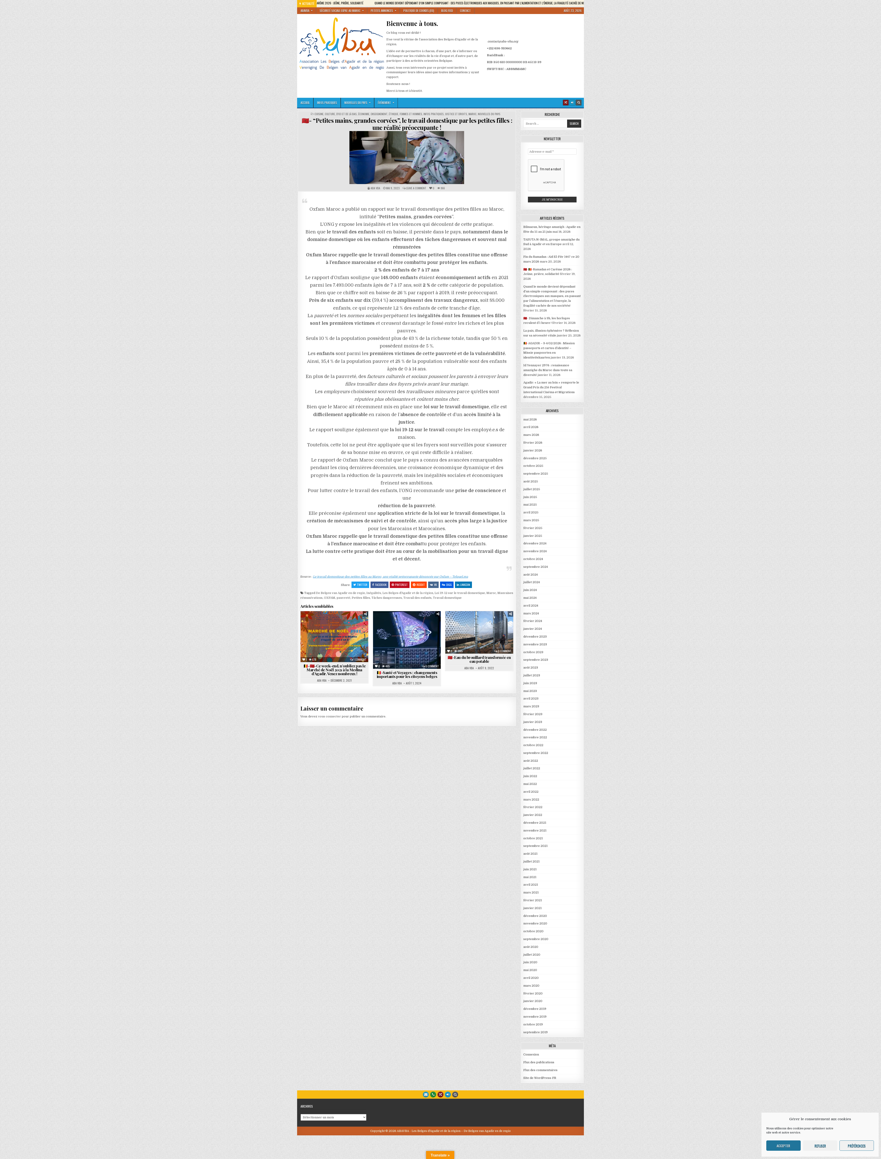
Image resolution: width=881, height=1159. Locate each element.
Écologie (470, 627)
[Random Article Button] (566, 102)
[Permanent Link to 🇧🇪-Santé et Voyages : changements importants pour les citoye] (407, 640)
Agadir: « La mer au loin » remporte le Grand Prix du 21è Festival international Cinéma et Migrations (551, 387)
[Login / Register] (572, 102)
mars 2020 (531, 985)
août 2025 (530, 481)
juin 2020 (530, 962)
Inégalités (373, 593)
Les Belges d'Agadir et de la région (407, 593)
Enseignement (379, 114)
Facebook (381, 585)
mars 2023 (531, 706)
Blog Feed (447, 10)
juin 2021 (530, 869)
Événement (384, 102)
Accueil (305, 102)
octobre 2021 (533, 838)
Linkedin (465, 585)
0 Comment (432, 666)
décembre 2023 (535, 636)
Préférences (857, 1145)
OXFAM (329, 597)
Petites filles (361, 597)
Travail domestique (447, 597)
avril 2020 (531, 978)
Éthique (393, 114)
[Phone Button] (433, 1094)
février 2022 (532, 807)
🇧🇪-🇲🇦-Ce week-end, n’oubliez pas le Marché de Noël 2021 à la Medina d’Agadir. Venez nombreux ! (334, 669)
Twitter (362, 585)
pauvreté (343, 597)
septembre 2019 (535, 1032)
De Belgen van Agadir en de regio (340, 593)
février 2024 (532, 621)
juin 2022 (530, 776)
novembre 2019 (534, 1016)
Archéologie (465, 622)
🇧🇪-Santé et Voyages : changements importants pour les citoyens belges (406, 674)
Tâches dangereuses (386, 597)
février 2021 (532, 900)
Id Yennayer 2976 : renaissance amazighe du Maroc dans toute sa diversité (547, 370)
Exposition (313, 627)
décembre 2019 (534, 1009)
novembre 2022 (535, 737)
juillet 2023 (531, 675)
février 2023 (532, 714)
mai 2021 (529, 877)
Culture (330, 114)
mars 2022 (531, 799)
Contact (465, 10)
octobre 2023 (533, 652)
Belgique (333, 622)
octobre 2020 (533, 931)
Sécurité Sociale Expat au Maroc (340, 10)
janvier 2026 (532, 450)
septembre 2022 (535, 753)
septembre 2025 (535, 473)
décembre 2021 (534, 822)
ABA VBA (375, 188)
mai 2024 (530, 597)
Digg (449, 585)
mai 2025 (530, 504)
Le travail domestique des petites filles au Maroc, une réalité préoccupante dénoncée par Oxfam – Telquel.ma (390, 576)
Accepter (783, 1145)
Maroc (472, 114)
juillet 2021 (531, 861)
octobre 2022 (533, 745)
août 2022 (530, 760)
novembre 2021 (534, 830)
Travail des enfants (417, 597)
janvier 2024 (532, 628)
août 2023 (530, 667)
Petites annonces (382, 10)
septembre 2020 (535, 939)
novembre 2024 (535, 551)
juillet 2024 (531, 582)
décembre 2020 (535, 916)
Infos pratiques (327, 102)
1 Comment (360, 659)
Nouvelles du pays (355, 102)
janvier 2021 (532, 908)
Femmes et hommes (411, 114)
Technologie (481, 642)
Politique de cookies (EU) (418, 10)
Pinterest (401, 585)
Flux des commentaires (540, 1070)
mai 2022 (530, 784)
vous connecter (329, 716)
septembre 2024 (535, 566)
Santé (409, 632)
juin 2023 (530, 683)
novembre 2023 (535, 644)
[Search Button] (578, 102)
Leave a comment (416, 188)
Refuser (820, 1145)
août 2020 (530, 947)
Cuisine (319, 114)
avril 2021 (530, 884)
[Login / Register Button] (448, 1094)
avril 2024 (530, 605)
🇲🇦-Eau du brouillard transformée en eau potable (479, 659)
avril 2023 (530, 698)
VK (435, 585)
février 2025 (532, 528)
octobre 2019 (533, 1024)
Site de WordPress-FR (539, 1078)
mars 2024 (531, 613)
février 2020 (533, 993)
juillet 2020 (531, 954)
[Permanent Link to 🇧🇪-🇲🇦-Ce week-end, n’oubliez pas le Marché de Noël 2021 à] (334, 636)
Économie (363, 114)
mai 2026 (530, 419)
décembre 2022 (535, 729)
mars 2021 (531, 892)
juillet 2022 (531, 768)
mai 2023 (530, 691)
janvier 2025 (532, 536)
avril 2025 (530, 512)
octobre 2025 (533, 466)
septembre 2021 (535, 846)
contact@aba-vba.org (503, 41)
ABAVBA (305, 10)
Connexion (531, 1054)
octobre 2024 (533, 559)
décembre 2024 (534, 543)
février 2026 (532, 442)
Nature (472, 637)
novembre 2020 (535, 923)
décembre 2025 (535, 458)
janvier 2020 (532, 1001)
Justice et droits (456, 114)
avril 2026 (530, 427)
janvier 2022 (532, 815)
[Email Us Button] (426, 1094)
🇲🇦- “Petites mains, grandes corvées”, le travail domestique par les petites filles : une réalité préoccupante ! (407, 124)
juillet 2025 (531, 489)
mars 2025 (531, 520)
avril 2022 (530, 791)
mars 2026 (531, 435)
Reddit (421, 585)
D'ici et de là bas (346, 114)
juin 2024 (530, 590)
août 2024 (530, 574)
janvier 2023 (532, 722)
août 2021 (530, 853)
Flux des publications (538, 1062)
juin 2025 (530, 497)
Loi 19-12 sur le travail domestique (460, 593)
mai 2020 (530, 970)
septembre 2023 (535, 659)
